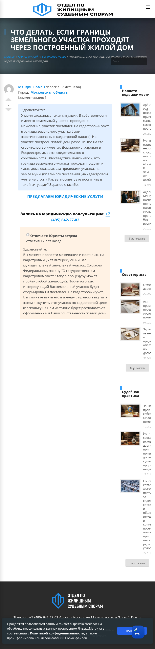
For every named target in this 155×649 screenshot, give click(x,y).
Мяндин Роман (31, 87)
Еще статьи (137, 563)
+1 (8, 97)
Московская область (49, 92)
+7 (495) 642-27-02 (43, 617)
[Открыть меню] (148, 7)
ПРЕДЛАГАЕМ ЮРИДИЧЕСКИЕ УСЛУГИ (65, 196)
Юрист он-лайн (28, 56)
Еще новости (137, 238)
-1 (8, 111)
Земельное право (54, 56)
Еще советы (137, 368)
